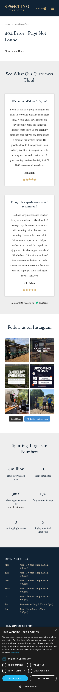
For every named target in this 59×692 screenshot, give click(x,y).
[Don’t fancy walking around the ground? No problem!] (17, 350)
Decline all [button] (43, 678)
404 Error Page (21, 23)
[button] (29, 686)
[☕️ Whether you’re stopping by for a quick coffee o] (17, 401)
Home (7, 23)
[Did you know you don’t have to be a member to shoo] (42, 401)
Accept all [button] (15, 678)
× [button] (55, 630)
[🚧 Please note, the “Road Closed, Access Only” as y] (42, 350)
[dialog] (29, 659)
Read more (15, 652)
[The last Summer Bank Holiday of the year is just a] (17, 376)
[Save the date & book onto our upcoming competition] (42, 376)
